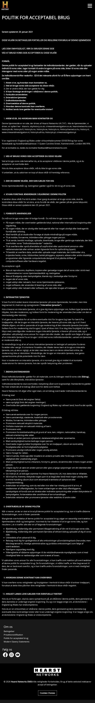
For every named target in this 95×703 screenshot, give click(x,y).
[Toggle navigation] (90, 5)
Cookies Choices (47, 693)
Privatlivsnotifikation (13, 634)
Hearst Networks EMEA (22, 681)
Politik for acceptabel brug (16, 638)
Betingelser (9, 631)
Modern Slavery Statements (16, 641)
